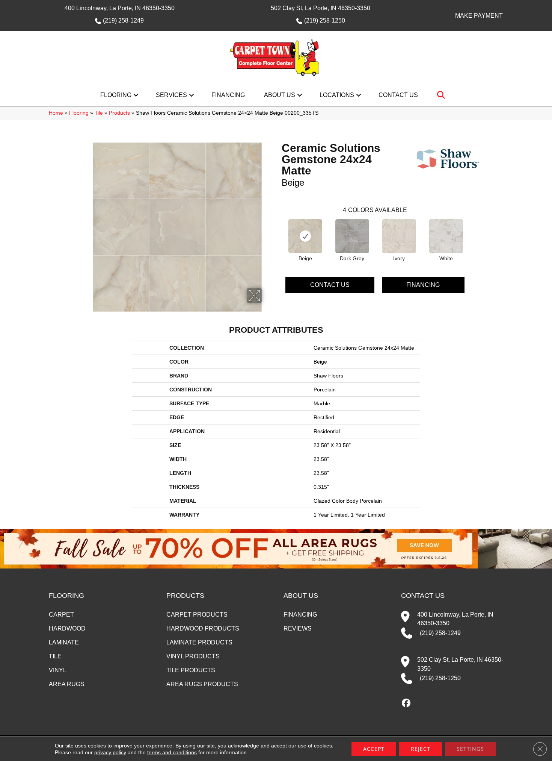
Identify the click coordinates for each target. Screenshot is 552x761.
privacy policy (110, 752)
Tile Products (190, 670)
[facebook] (406, 703)
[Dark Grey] (352, 236)
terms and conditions (172, 752)
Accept (374, 748)
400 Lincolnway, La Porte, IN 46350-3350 (120, 8)
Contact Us (398, 95)
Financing (228, 95)
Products (119, 113)
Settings (470, 748)
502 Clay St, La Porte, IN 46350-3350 (320, 8)
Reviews (298, 628)
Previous (278, 229)
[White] (446, 236)
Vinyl (57, 670)
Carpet (61, 614)
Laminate (64, 642)
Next (472, 229)
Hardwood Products (202, 628)
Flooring (115, 95)
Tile (99, 113)
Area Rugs (66, 684)
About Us (279, 95)
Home (56, 113)
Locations (337, 95)
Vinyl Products (193, 656)
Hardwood (67, 628)
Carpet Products (197, 614)
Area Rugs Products (202, 684)
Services (171, 95)
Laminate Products (199, 642)
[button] (135, 95)
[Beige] (305, 236)
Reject (420, 748)
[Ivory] (399, 236)
